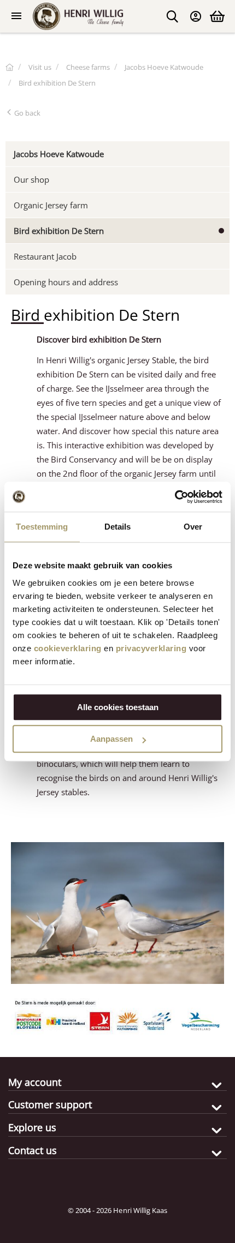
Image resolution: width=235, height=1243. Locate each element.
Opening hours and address (66, 282)
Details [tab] (117, 526)
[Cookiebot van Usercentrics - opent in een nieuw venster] (174, 497)
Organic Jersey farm (51, 205)
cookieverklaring (68, 648)
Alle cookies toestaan (117, 707)
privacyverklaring (151, 648)
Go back (26, 113)
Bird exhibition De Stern (59, 230)
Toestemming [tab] (42, 526)
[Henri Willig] (9, 67)
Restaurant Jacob (45, 256)
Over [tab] (193, 526)
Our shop (31, 179)
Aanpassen (111, 738)
